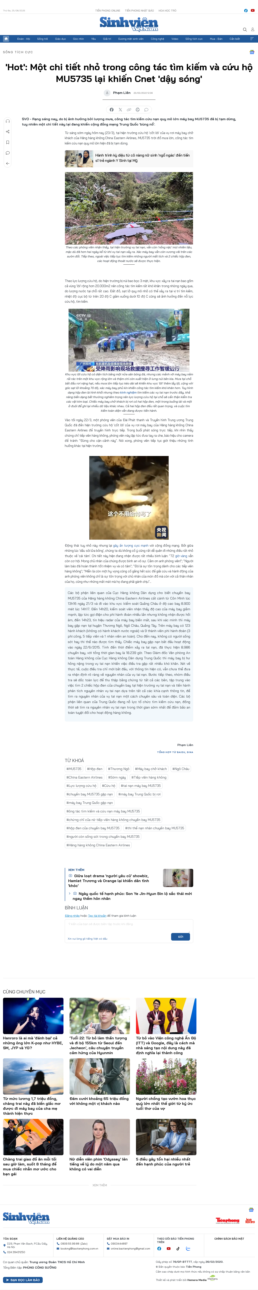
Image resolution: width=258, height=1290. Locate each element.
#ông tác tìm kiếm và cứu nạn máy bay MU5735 (103, 811)
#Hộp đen (94, 769)
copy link (129, 110)
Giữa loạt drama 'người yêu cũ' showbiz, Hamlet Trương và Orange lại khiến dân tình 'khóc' (108, 880)
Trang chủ (6, 39)
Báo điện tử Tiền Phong (129, 24)
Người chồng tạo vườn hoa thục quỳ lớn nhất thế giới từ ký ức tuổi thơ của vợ (166, 1103)
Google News (252, 52)
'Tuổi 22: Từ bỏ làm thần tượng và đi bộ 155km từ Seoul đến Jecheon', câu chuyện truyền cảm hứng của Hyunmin (98, 1045)
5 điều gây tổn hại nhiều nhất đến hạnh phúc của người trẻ (163, 1161)
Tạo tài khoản (97, 915)
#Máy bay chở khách (151, 769)
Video (174, 39)
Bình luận (8, 153)
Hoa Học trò (167, 10)
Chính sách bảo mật (229, 1238)
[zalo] (190, 1248)
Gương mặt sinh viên (131, 39)
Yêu (93, 39)
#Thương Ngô (118, 769)
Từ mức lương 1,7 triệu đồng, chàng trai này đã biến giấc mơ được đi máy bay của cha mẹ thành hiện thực (32, 1106)
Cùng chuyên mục (24, 992)
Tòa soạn (10, 1238)
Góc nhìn (78, 39)
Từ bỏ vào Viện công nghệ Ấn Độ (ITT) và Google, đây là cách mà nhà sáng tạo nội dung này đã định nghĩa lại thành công (166, 1045)
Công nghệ (157, 39)
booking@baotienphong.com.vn (79, 1248)
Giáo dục (60, 39)
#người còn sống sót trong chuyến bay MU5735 (103, 836)
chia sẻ (111, 110)
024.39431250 (16, 1252)
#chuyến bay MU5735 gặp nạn (89, 794)
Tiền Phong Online (107, 10)
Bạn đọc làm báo (25, 1280)
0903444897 (119, 1243)
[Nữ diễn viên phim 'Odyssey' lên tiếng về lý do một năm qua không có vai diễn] (100, 1137)
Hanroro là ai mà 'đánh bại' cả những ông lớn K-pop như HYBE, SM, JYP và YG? (33, 1043)
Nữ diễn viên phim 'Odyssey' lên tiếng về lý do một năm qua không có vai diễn (99, 1164)
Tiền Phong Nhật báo (139, 10)
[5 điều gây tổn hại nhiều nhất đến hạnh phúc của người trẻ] (166, 1137)
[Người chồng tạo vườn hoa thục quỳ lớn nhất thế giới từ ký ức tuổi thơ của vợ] (166, 1076)
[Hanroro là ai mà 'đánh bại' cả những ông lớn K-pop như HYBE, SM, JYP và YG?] (33, 1016)
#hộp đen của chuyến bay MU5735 (93, 828)
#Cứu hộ (108, 785)
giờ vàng (181, 556)
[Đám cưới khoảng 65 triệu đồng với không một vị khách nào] (100, 1076)
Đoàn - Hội (23, 39)
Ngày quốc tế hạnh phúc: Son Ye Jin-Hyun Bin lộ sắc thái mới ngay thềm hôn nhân (132, 896)
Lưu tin (8, 142)
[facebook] (246, 11)
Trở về (8, 163)
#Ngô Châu (180, 769)
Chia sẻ (8, 132)
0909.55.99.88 (70, 1243)
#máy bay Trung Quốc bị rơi (139, 794)
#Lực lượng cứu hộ (81, 785)
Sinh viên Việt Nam (26, 1218)
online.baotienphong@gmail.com (130, 1248)
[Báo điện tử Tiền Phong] (227, 1221)
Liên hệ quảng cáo (70, 1238)
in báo (137, 110)
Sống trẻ (42, 39)
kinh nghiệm (128, 392)
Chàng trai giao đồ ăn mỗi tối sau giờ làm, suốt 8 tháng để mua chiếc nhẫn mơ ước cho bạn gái (29, 1166)
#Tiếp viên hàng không (148, 777)
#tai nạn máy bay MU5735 (141, 785)
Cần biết (235, 39)
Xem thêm (252, 39)
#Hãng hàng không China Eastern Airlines (98, 845)
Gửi (180, 936)
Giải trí (107, 39)
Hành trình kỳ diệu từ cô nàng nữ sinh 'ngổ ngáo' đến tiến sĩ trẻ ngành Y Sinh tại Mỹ (142, 158)
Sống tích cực (194, 39)
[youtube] (252, 11)
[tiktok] (180, 1248)
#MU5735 (73, 769)
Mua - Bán (216, 39)
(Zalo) (83, 1243)
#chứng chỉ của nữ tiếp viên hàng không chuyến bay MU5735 (113, 820)
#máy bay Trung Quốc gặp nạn (89, 803)
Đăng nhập (72, 915)
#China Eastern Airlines (84, 777)
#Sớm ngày (117, 777)
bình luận (146, 110)
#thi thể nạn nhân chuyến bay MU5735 (154, 828)
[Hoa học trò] (250, 1221)
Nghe (8, 121)
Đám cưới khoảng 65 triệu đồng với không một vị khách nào (99, 1101)
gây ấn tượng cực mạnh (130, 545)
